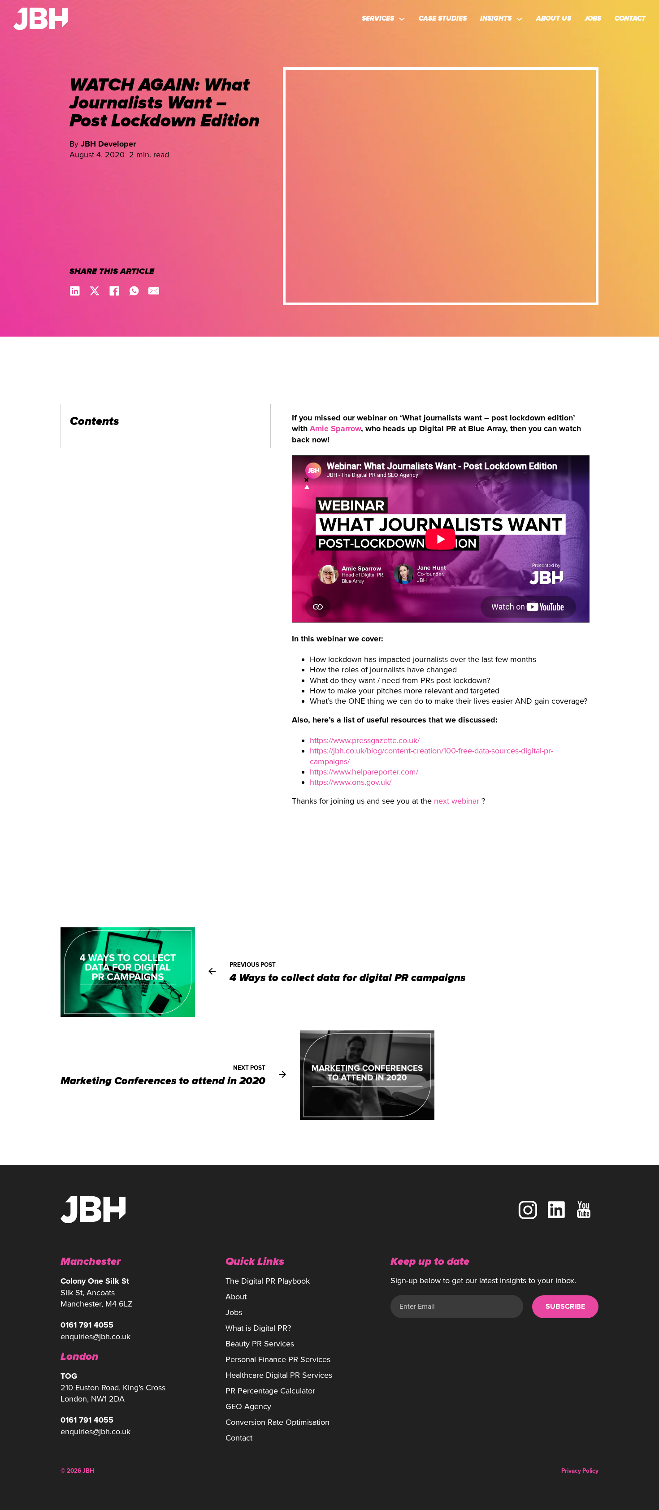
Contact (630, 18)
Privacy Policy (579, 1471)
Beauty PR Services (259, 1344)
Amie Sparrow (335, 429)
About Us (553, 18)
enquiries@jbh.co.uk (95, 1336)
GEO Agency (248, 1406)
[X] (94, 291)
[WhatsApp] (134, 291)
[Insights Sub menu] (519, 19)
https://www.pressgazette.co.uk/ (365, 740)
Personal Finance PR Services (277, 1359)
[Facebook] (114, 291)
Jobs (593, 18)
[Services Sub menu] (402, 19)
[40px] (556, 1210)
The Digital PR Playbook (267, 1281)
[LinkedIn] (74, 291)
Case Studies (443, 18)
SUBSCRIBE (565, 1306)
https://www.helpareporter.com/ (364, 772)
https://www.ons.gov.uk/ (350, 782)
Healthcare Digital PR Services (278, 1375)
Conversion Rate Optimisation (277, 1422)
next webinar (456, 801)
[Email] (153, 291)
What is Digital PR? (258, 1328)
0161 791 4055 (87, 1325)
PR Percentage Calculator (270, 1391)
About (236, 1297)
